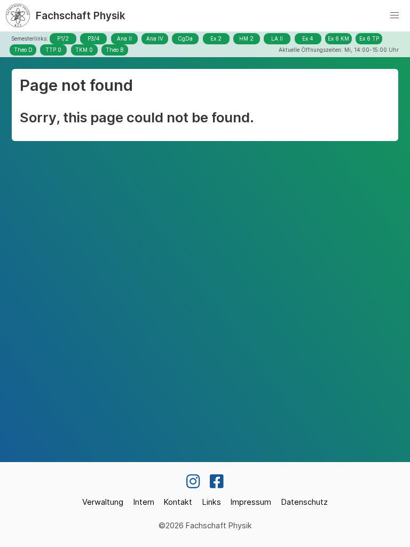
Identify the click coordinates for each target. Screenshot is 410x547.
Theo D (23, 49)
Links (211, 502)
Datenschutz (304, 502)
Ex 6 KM (338, 38)
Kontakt (178, 502)
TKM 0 (84, 49)
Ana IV (154, 38)
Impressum (251, 502)
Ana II (124, 38)
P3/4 (94, 38)
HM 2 (246, 38)
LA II (277, 38)
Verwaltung (102, 502)
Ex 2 (216, 38)
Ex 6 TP (369, 38)
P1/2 (63, 38)
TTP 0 (53, 49)
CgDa (185, 38)
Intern (143, 502)
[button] (394, 16)
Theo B (114, 49)
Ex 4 (307, 38)
